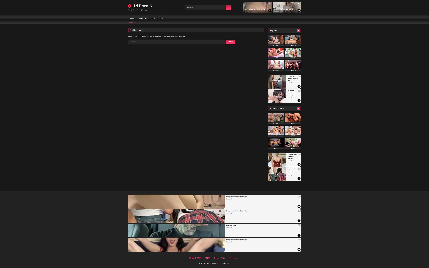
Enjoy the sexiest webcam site (293, 78)
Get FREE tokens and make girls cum (293, 93)
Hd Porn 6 (141, 6)
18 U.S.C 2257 (195, 258)
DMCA (207, 258)
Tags (153, 18)
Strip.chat (246, 11)
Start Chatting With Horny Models (254, 9)
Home (132, 18)
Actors (162, 18)
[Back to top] (422, 261)
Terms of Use (235, 258)
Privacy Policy (220, 258)
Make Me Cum (231, 225)
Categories (143, 18)
